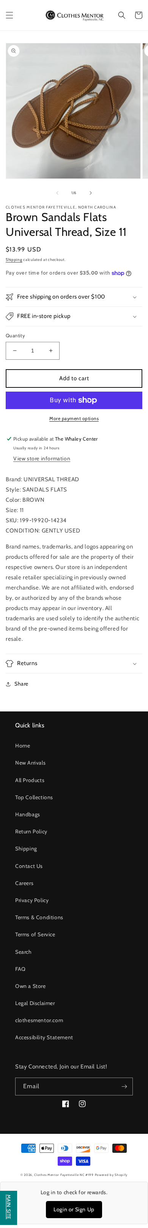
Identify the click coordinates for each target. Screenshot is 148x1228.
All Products (29, 780)
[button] (9, 15)
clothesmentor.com (39, 1020)
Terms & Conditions (39, 917)
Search (23, 951)
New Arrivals (30, 762)
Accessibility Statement (44, 1037)
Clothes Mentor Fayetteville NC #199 (64, 1175)
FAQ (20, 969)
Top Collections (34, 797)
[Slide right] (90, 193)
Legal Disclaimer (35, 1003)
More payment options (74, 418)
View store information (41, 458)
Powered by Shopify (111, 1175)
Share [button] (21, 683)
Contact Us (29, 866)
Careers (24, 883)
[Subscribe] (124, 1086)
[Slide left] (57, 193)
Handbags (27, 814)
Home (22, 745)
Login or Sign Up (74, 1209)
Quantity (15, 335)
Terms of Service (35, 934)
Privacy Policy (32, 900)
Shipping (14, 259)
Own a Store (30, 986)
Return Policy (31, 831)
